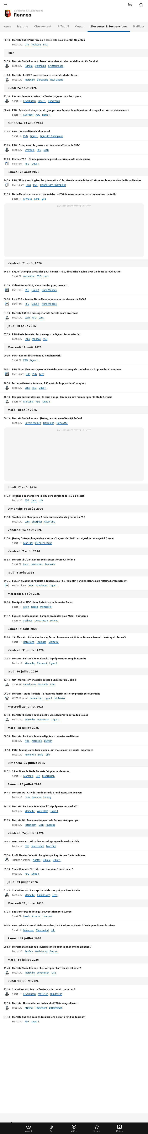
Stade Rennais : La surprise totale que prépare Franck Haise (46, 890)
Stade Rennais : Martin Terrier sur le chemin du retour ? (43, 989)
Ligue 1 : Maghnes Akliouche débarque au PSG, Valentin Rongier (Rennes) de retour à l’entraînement (69, 581)
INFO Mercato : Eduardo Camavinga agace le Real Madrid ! (45, 841)
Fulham (29, 65)
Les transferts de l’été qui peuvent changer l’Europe (41, 911)
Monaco (27, 198)
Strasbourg (41, 585)
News (7, 26)
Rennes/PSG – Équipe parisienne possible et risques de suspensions (51, 159)
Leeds (26, 916)
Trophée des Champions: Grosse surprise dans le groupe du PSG (48, 517)
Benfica (29, 951)
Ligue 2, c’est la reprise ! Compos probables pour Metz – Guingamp (50, 616)
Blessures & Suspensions (109, 26)
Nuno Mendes (49, 290)
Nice (27, 740)
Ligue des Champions (51, 136)
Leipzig (47, 797)
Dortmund (40, 65)
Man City (28, 543)
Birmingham (55, 1007)
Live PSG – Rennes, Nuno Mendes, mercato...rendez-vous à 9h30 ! (49, 299)
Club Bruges (43, 895)
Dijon (26, 606)
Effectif (63, 26)
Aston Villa (28, 276)
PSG (45, 44)
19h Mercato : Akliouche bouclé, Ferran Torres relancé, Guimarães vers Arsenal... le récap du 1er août (69, 637)
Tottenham (30, 824)
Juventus (36, 797)
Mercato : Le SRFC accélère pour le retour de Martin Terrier (45, 75)
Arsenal (36, 916)
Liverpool (28, 114)
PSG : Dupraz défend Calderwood (31, 131)
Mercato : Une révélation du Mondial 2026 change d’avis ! (44, 1003)
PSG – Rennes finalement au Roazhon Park (36, 355)
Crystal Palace (55, 65)
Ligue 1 (42, 101)
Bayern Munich (33, 423)
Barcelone (42, 79)
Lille (27, 44)
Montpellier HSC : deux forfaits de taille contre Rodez (42, 602)
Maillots (139, 26)
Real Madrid (56, 79)
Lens (28, 185)
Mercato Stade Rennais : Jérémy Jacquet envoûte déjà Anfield (47, 418)
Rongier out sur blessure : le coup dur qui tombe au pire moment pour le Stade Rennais (62, 397)
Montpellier (46, 606)
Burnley (48, 740)
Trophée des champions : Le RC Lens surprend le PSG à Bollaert (48, 495)
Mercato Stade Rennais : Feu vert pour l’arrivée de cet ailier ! (46, 968)
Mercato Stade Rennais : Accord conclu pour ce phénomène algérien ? (51, 946)
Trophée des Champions (53, 185)
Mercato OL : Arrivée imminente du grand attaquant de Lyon (47, 792)
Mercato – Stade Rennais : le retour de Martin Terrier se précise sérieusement (56, 693)
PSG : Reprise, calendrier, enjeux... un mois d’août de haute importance (52, 750)
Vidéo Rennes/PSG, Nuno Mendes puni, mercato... (40, 285)
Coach (79, 26)
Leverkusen (29, 101)
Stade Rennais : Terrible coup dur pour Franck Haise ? (42, 869)
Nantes (36, 860)
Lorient (54, 620)
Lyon (46, 149)
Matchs (22, 26)
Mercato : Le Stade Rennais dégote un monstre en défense (45, 736)
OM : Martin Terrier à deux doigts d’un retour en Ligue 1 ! (44, 679)
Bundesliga (54, 101)
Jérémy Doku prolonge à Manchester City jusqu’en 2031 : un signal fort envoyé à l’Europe (63, 538)
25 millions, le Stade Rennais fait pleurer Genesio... (41, 771)
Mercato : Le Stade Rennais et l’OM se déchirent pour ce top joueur (50, 715)
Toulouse (36, 44)
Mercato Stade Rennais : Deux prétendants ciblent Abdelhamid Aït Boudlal (55, 61)
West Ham (42, 811)
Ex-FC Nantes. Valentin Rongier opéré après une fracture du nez (48, 855)
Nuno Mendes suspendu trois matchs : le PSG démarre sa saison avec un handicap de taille (64, 194)
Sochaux (27, 620)
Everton (54, 951)
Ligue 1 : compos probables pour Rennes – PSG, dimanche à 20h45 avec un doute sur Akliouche (66, 271)
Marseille (30, 79)
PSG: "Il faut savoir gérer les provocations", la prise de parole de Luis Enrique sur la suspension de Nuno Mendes (76, 180)
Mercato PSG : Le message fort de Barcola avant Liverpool (45, 313)
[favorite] (141, 4)
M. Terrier (60, 698)
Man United (37, 846)
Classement (43, 26)
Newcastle (62, 423)
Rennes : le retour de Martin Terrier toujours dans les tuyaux (46, 96)
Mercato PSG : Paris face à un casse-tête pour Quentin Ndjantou (48, 40)
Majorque (28, 930)
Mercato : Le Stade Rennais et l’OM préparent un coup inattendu (49, 658)
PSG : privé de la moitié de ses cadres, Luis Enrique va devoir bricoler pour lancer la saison (63, 925)
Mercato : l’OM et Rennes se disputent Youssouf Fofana (43, 559)
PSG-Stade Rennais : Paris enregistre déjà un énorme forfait (46, 334)
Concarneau (41, 620)
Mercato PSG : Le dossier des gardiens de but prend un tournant (48, 1017)
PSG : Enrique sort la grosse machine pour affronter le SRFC (46, 145)
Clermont (42, 663)
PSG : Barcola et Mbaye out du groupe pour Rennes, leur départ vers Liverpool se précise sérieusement (70, 110)
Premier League (43, 543)
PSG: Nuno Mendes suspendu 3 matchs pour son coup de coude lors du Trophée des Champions (66, 369)
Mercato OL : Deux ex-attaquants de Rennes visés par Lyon (45, 820)
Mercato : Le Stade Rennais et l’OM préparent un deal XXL (45, 806)
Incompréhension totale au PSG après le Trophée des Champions (49, 383)
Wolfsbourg (41, 951)
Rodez (34, 606)
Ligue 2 (46, 860)
